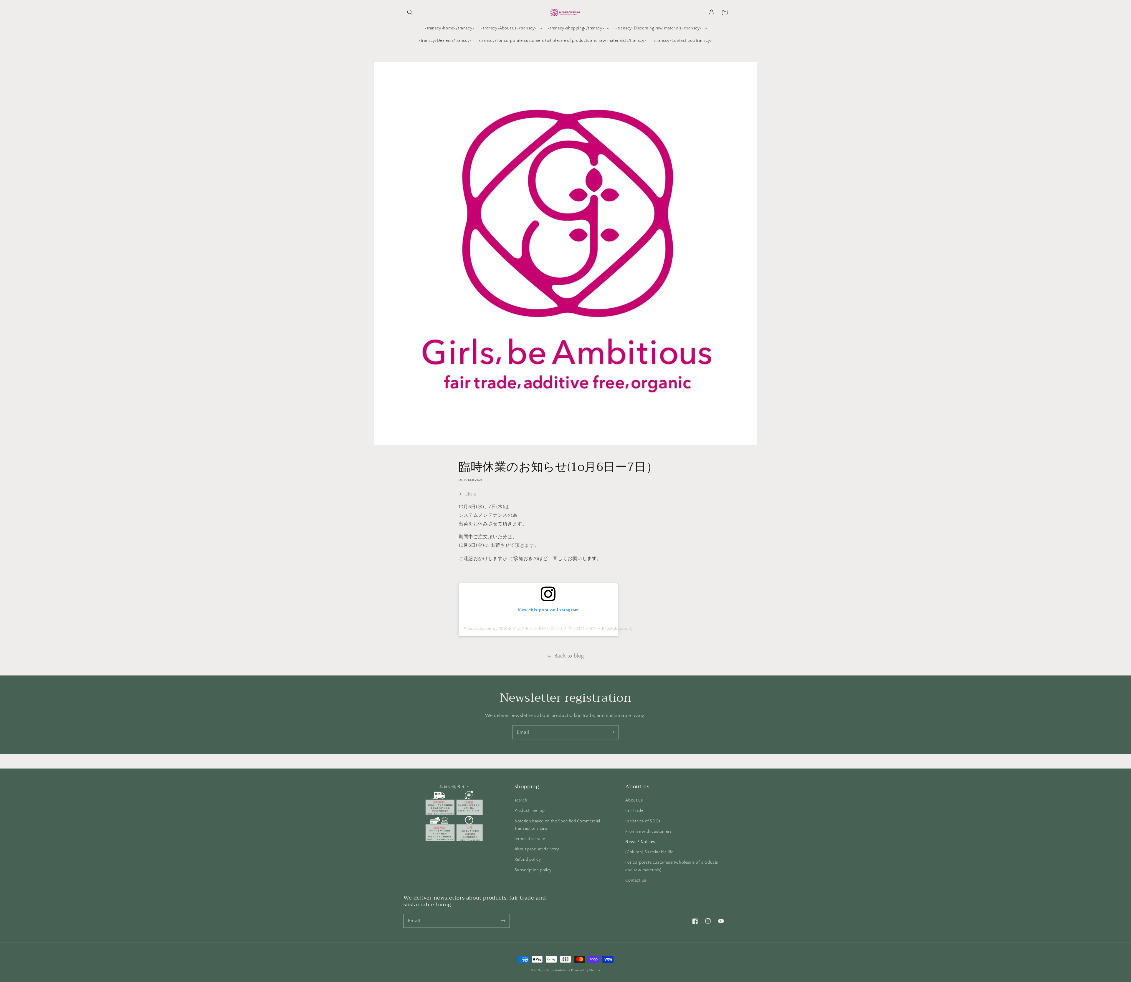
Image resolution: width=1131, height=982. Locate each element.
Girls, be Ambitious (556, 970)
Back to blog (569, 656)
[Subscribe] (612, 732)
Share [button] (471, 494)
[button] (410, 12)
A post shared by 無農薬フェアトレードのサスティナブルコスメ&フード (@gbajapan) (548, 628)
